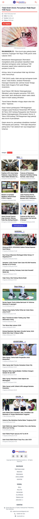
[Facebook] (21, 456)
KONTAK (19, 479)
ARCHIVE (18, 500)
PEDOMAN (19, 474)
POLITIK (19, 490)
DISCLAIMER (19, 477)
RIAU (19, 487)
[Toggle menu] (3, 2)
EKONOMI (20, 492)
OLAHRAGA (19, 495)
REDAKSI (19, 471)
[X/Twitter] (17, 456)
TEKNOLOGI (19, 497)
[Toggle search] (36, 2)
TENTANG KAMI (19, 469)
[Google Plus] (25, 456)
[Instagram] (13, 456)
